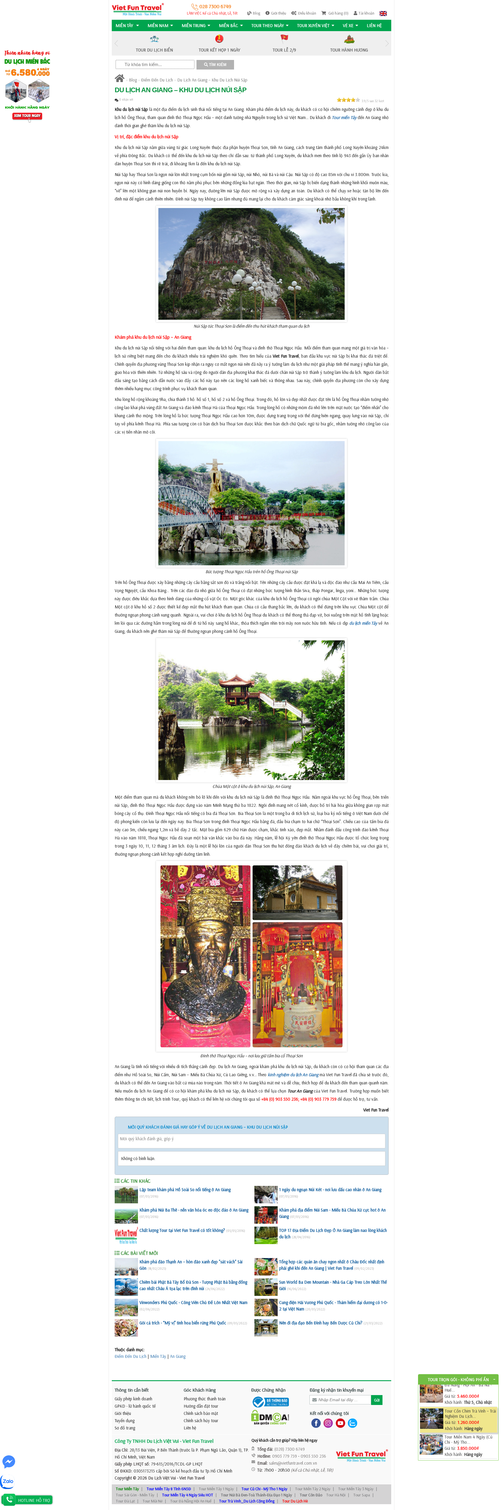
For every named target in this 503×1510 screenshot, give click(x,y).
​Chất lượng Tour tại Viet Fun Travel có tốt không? (182, 1230)
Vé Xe (348, 25)
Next (386, 43)
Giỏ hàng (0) (337, 13)
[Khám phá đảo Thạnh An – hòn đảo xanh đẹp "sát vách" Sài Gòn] (126, 1266)
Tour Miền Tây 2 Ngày (312, 1488)
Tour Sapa (361, 1494)
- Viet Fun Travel (190, 1478)
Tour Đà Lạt (125, 1501)
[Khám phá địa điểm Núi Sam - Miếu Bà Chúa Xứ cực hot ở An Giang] (266, 1215)
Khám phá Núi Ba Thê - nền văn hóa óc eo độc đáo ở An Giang (193, 1210)
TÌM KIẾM (217, 65)
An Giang (177, 1356)
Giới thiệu (278, 13)
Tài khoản (366, 13)
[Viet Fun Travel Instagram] (327, 1423)
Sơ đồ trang (125, 1428)
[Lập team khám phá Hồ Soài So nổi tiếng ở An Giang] (126, 1194)
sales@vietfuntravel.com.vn (293, 1463)
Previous (116, 43)
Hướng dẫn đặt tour (201, 1406)
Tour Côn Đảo (311, 1494)
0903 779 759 (284, 1456)
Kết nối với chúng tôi (329, 1413)
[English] (383, 13)
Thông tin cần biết (132, 1390)
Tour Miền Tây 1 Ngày (216, 1488)
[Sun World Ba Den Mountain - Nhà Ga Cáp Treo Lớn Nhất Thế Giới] (266, 1287)
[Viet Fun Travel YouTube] (339, 1423)
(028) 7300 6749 (289, 1449)
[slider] (348, 99)
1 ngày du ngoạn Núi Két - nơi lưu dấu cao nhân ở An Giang (330, 1189)
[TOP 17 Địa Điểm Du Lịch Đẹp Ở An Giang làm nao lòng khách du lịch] (266, 1235)
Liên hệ (374, 25)
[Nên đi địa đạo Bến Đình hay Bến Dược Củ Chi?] (266, 1328)
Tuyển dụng (124, 1420)
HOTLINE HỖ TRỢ (34, 1500)
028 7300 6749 (214, 6)
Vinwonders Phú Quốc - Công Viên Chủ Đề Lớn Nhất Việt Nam (193, 1302)
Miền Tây (158, 1356)
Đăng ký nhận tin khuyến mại (337, 1390)
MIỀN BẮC (228, 25)
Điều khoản (307, 13)
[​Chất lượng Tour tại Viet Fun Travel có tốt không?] (126, 1235)
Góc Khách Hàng (200, 1390)
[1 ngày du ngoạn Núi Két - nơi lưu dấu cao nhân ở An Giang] (266, 1194)
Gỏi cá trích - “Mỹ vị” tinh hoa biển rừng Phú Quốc (182, 1323)
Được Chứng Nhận (268, 1390)
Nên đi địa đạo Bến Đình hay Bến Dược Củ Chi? (320, 1323)
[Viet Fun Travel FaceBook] (315, 1423)
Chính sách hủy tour (201, 1420)
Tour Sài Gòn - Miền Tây (135, 1494)
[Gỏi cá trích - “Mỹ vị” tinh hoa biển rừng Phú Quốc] (126, 1328)
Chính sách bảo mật (201, 1413)
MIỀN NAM (158, 25)
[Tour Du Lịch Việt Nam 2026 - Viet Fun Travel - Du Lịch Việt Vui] (138, 9)
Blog (256, 13)
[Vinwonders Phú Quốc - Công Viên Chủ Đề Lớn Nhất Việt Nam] (126, 1307)
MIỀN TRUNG (194, 25)
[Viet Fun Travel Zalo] (351, 1423)
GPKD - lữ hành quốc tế (135, 1406)
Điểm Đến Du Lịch (157, 80)
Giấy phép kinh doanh (133, 1398)
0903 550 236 (313, 1456)
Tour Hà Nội (336, 1494)
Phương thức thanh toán (205, 1398)
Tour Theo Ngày (268, 25)
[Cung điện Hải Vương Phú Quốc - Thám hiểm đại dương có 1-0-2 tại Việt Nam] (266, 1307)
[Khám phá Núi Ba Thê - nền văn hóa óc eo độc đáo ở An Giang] (126, 1215)
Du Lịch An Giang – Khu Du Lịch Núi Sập (212, 80)
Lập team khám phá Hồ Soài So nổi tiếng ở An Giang (185, 1189)
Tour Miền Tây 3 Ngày (355, 1488)
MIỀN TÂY (125, 25)
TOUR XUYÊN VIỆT (313, 25)
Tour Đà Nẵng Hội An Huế (190, 1501)
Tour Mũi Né (152, 1501)
